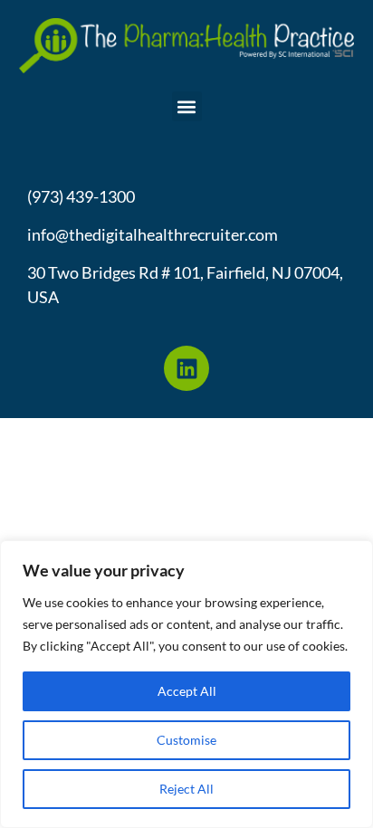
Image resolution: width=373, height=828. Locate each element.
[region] (186, 684)
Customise (186, 739)
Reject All (186, 788)
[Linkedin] (186, 368)
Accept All (187, 691)
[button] (187, 106)
